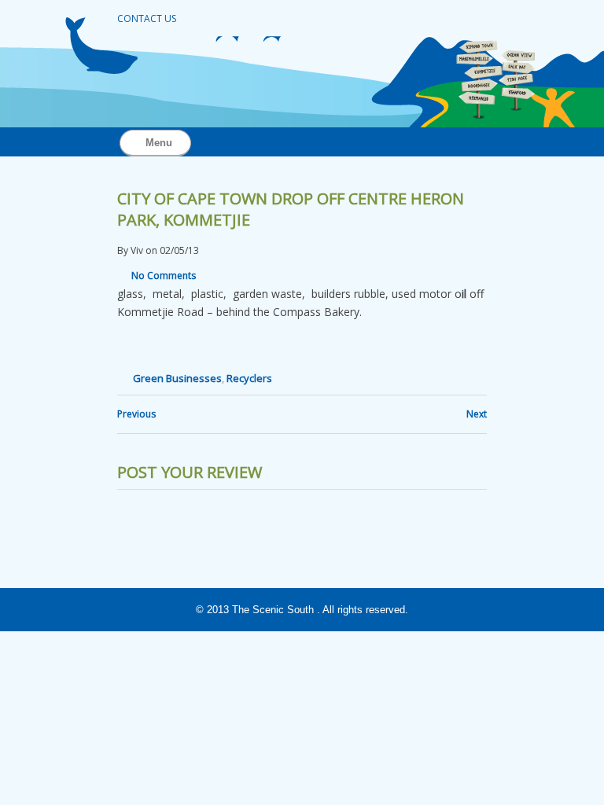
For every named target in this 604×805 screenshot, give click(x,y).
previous (136, 414)
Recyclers (249, 378)
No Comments (163, 275)
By (122, 250)
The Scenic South (273, 610)
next (476, 414)
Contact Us (146, 18)
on (151, 250)
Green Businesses (177, 378)
